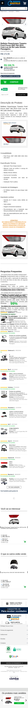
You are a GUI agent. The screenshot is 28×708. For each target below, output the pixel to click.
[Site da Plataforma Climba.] (14, 678)
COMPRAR (19, 703)
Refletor (17, 11)
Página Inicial (4, 11)
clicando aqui (12, 329)
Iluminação (11, 11)
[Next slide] (25, 24)
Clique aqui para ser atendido (14, 301)
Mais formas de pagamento (7, 73)
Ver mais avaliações (14, 487)
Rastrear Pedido (9, 626)
